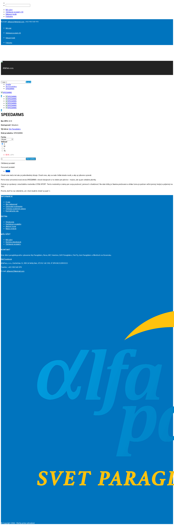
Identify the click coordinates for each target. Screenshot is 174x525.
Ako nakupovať (11, 204)
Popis (8, 171)
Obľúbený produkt (8, 163)
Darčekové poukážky (13, 224)
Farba (3, 137)
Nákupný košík (11, 14)
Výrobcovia (10, 222)
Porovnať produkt (8, 167)
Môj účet (9, 9)
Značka (8, 84)
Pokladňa (9, 16)
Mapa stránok (11, 228)
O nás (8, 202)
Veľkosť (4, 142)
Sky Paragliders (11, 86)
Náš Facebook (6, 259)
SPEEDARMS (10, 88)
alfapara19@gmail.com (16, 22)
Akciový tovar (11, 226)
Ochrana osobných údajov (16, 208)
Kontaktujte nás (12, 211)
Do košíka (31, 159)
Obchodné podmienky (14, 206)
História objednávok (13, 242)
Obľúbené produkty (13, 244)
